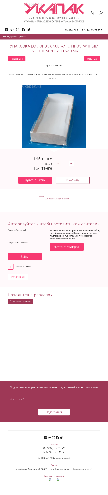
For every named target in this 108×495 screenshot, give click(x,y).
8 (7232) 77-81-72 (74, 29)
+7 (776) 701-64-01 (94, 29)
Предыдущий (17, 58)
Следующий (91, 58)
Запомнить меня (23, 266)
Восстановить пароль (66, 247)
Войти (25, 256)
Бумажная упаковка (18, 37)
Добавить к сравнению (57, 198)
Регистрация (18, 276)
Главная (5, 37)
